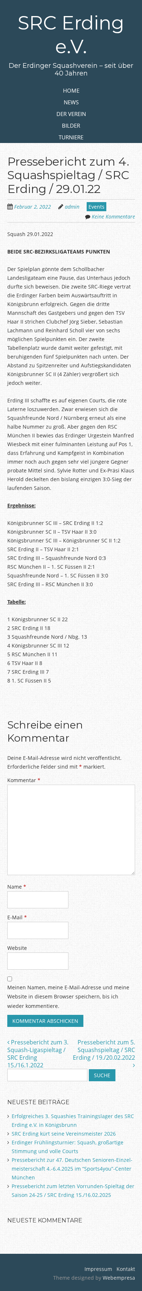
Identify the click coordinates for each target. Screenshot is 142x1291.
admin (72, 206)
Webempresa (119, 1277)
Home (71, 90)
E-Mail (17, 917)
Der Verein (71, 113)
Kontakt (125, 1268)
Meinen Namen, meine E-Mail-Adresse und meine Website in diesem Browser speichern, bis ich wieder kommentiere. (68, 996)
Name (16, 886)
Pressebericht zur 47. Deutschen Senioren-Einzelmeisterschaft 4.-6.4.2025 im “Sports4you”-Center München (72, 1168)
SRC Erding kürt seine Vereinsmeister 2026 (64, 1133)
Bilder (71, 125)
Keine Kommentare (113, 216)
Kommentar (23, 780)
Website (17, 947)
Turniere (71, 137)
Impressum (98, 1268)
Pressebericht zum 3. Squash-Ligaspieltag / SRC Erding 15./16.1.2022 (37, 1053)
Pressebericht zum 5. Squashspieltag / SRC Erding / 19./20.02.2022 (104, 1050)
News (71, 102)
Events (96, 206)
